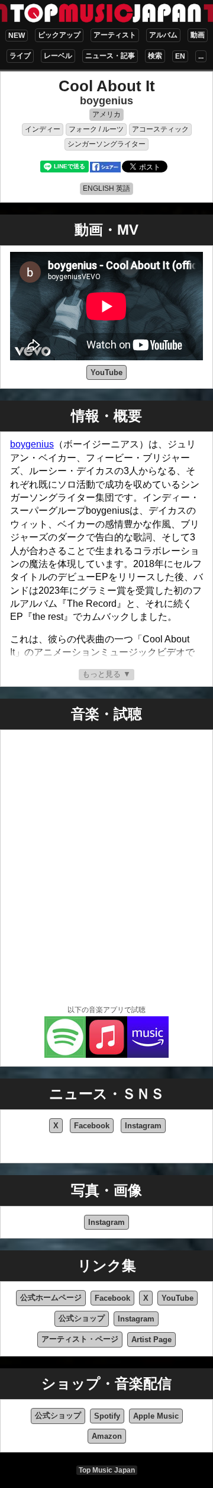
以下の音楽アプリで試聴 (106, 1010)
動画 (198, 35)
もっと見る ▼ (106, 674)
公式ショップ (82, 1318)
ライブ (20, 56)
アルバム (163, 35)
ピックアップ (59, 35)
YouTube (106, 372)
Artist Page (151, 1339)
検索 (155, 56)
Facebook (91, 1125)
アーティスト (114, 35)
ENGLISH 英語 (106, 188)
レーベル (58, 56)
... (201, 56)
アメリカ (106, 114)
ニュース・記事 (110, 56)
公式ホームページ (51, 1297)
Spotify (107, 1416)
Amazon (107, 1436)
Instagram (143, 1125)
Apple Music (156, 1416)
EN (180, 56)
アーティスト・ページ (79, 1339)
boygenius (106, 101)
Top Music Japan (107, 1470)
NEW (16, 35)
